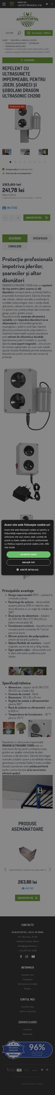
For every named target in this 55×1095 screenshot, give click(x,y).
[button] (27, 569)
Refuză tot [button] (28, 562)
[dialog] (27, 547)
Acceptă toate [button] (28, 554)
